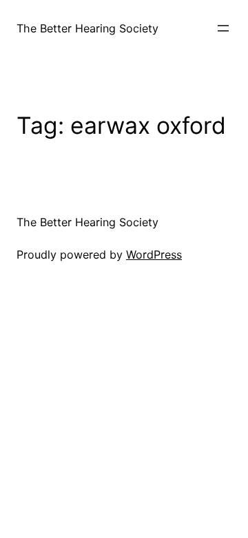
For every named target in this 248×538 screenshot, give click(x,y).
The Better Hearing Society (87, 28)
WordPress (154, 254)
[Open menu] (223, 28)
